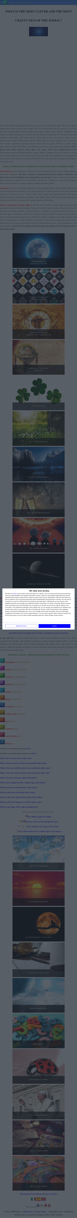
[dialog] (38, 609)
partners (14, 593)
